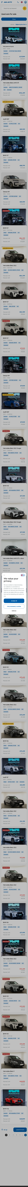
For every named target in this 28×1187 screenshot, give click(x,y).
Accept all (14, 601)
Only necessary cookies (14, 606)
